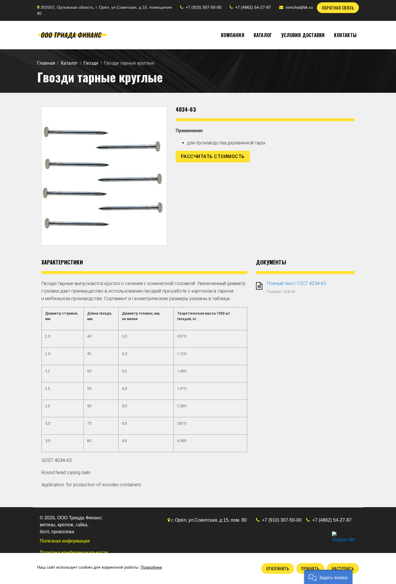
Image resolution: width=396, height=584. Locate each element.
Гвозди (90, 63)
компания (232, 35)
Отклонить (277, 568)
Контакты (345, 35)
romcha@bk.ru (299, 7)
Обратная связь (338, 7)
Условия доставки (303, 35)
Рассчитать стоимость (213, 156)
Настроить (343, 568)
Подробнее (151, 567)
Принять (310, 568)
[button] (328, 577)
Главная (46, 63)
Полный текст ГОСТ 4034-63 (296, 283)
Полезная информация (65, 540)
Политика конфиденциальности (74, 552)
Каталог (69, 63)
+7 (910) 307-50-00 (203, 7)
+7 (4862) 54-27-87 (253, 7)
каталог (263, 35)
